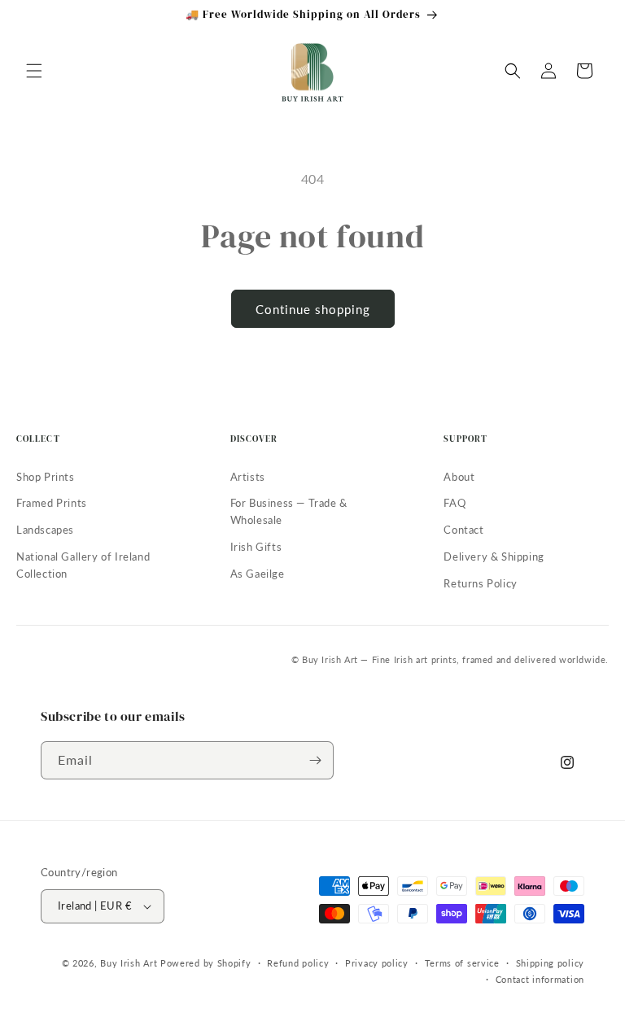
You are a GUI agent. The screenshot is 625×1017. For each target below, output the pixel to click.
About (459, 476)
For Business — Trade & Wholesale (288, 511)
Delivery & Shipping (494, 556)
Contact (463, 529)
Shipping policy (550, 963)
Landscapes (45, 529)
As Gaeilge (257, 573)
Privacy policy (377, 963)
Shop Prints (45, 476)
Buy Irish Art (128, 963)
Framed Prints (51, 502)
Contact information (540, 979)
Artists (247, 476)
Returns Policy (480, 583)
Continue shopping (313, 309)
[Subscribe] (315, 760)
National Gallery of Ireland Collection (83, 565)
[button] (34, 71)
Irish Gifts (256, 546)
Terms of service (462, 963)
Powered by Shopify (205, 963)
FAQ (454, 502)
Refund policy (298, 963)
